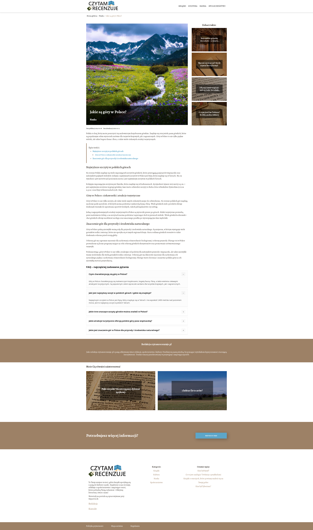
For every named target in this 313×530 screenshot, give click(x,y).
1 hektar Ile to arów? (192, 390)
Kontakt (93, 508)
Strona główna (92, 16)
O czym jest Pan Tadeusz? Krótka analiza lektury (209, 113)
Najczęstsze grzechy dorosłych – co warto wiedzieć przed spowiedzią (209, 39)
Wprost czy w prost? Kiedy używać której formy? (209, 64)
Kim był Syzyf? (203, 470)
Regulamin (135, 526)
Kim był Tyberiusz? (203, 486)
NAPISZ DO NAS (211, 436)
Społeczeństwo (217, 6)
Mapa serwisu (117, 526)
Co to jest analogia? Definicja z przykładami (203, 474)
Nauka (203, 6)
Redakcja (93, 503)
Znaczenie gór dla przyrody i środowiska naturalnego (115, 158)
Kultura (192, 6)
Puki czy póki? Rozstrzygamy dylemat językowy (121, 390)
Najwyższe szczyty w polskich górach (108, 151)
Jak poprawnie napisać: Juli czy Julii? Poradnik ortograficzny (209, 89)
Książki (182, 6)
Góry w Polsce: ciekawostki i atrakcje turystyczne (113, 155)
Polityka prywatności (94, 526)
